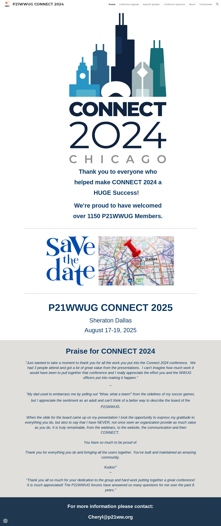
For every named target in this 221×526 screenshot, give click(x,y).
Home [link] (112, 4)
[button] (217, 4)
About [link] (192, 4)
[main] (118, 193)
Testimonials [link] (205, 4)
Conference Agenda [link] (129, 4)
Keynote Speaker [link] (151, 4)
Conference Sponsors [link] (174, 4)
